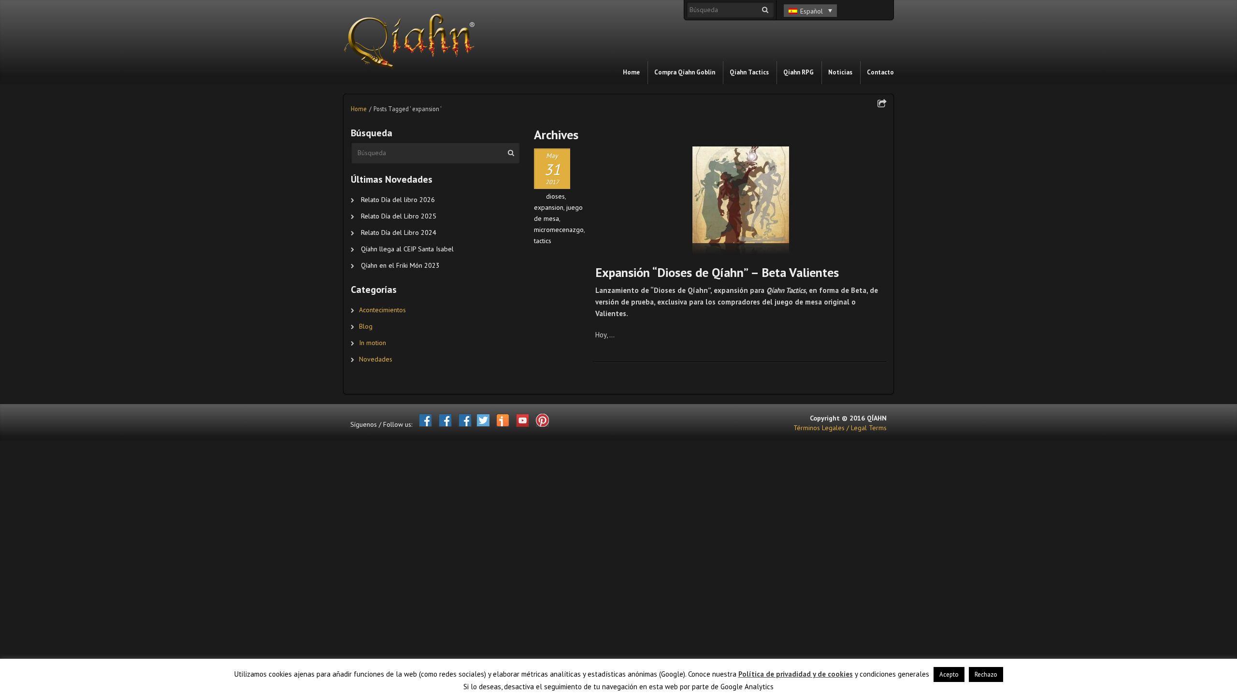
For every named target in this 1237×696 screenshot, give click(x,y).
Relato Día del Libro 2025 (398, 216)
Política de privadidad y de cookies (795, 674)
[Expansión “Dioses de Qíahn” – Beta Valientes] (740, 200)
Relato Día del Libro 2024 (398, 232)
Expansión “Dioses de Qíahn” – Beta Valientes (717, 272)
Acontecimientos (382, 309)
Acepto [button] (949, 674)
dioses (555, 196)
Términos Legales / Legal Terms (840, 427)
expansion (548, 207)
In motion (372, 342)
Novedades (375, 359)
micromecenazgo (559, 229)
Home (359, 109)
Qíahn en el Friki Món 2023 (400, 265)
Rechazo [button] (986, 674)
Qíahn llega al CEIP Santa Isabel (407, 249)
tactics (542, 240)
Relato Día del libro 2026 (398, 199)
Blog (366, 326)
